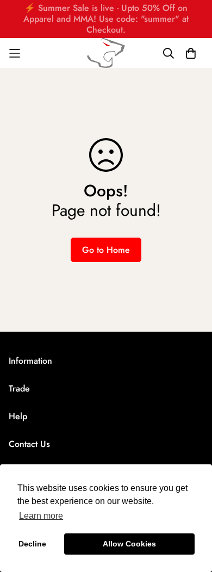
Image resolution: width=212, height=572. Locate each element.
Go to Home (106, 250)
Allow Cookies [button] (129, 543)
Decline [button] (32, 543)
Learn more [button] (41, 515)
